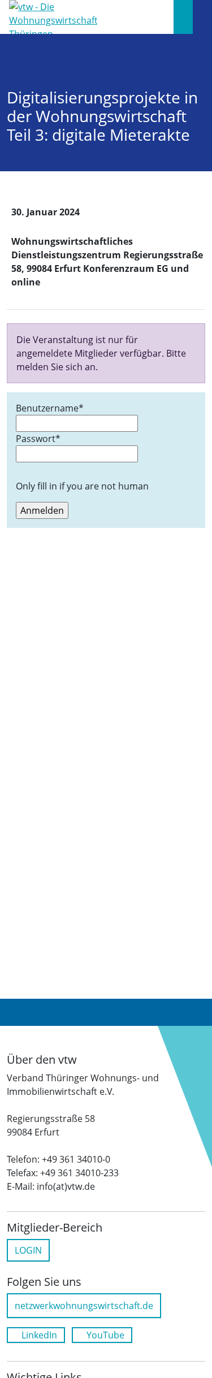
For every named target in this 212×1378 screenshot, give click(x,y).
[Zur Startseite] (53, 16)
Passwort (38, 438)
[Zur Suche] (183, 17)
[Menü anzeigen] (202, 17)
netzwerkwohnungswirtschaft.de (84, 1305)
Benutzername (50, 408)
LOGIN (28, 1250)
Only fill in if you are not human (82, 486)
